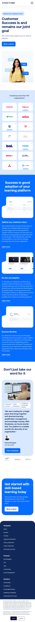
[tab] (7, 457)
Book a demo (9, 44)
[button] (32, 3)
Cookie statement (9, 546)
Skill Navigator (8, 559)
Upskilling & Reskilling (10, 592)
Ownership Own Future (10, 596)
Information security (9, 549)
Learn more (6, 247)
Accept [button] (13, 618)
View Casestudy (12, 451)
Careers (6, 532)
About (5, 529)
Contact (6, 536)
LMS (5, 566)
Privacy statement (9, 542)
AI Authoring (7, 569)
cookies (23, 609)
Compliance (7, 586)
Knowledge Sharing (9, 589)
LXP (5, 562)
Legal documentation (10, 539)
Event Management (9, 572)
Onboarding (7, 582)
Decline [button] (21, 618)
